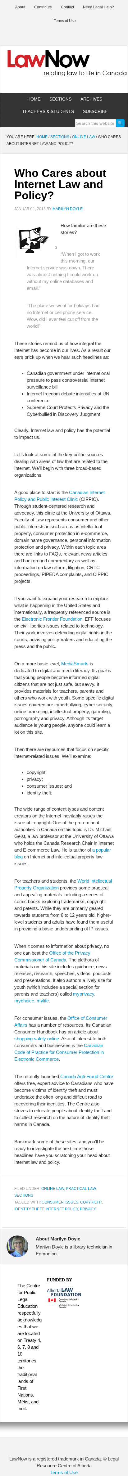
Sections (23, 1195)
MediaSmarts (75, 663)
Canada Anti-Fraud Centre (86, 1076)
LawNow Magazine (64, 68)
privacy (88, 1209)
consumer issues (60, 1202)
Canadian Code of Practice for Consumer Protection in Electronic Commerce (59, 1052)
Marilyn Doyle (68, 209)
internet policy (61, 1209)
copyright (91, 1202)
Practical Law (81, 1188)
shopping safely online (36, 1038)
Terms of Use (64, 1472)
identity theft (28, 1209)
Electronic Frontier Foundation (52, 619)
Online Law (52, 1188)
